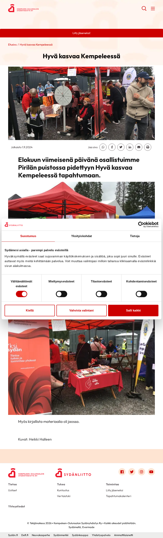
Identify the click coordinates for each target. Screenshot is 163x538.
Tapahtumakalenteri (118, 496)
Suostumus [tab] (28, 236)
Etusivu (12, 44)
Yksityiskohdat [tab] (81, 236)
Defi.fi (24, 535)
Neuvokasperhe (41, 535)
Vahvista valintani (81, 310)
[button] (144, 10)
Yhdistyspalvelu (101, 535)
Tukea (61, 484)
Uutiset (12, 490)
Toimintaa (112, 484)
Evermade (88, 527)
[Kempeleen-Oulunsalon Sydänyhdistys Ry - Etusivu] (26, 472)
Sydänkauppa (80, 535)
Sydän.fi (13, 535)
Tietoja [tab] (135, 236)
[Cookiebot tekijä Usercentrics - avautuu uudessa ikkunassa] (141, 225)
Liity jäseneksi (114, 490)
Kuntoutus (63, 490)
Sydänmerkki (60, 535)
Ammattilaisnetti (123, 535)
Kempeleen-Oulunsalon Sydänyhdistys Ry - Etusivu (40, 8)
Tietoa (12, 484)
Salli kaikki (133, 310)
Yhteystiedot (16, 506)
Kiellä (30, 310)
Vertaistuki (63, 496)
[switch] (61, 294)
